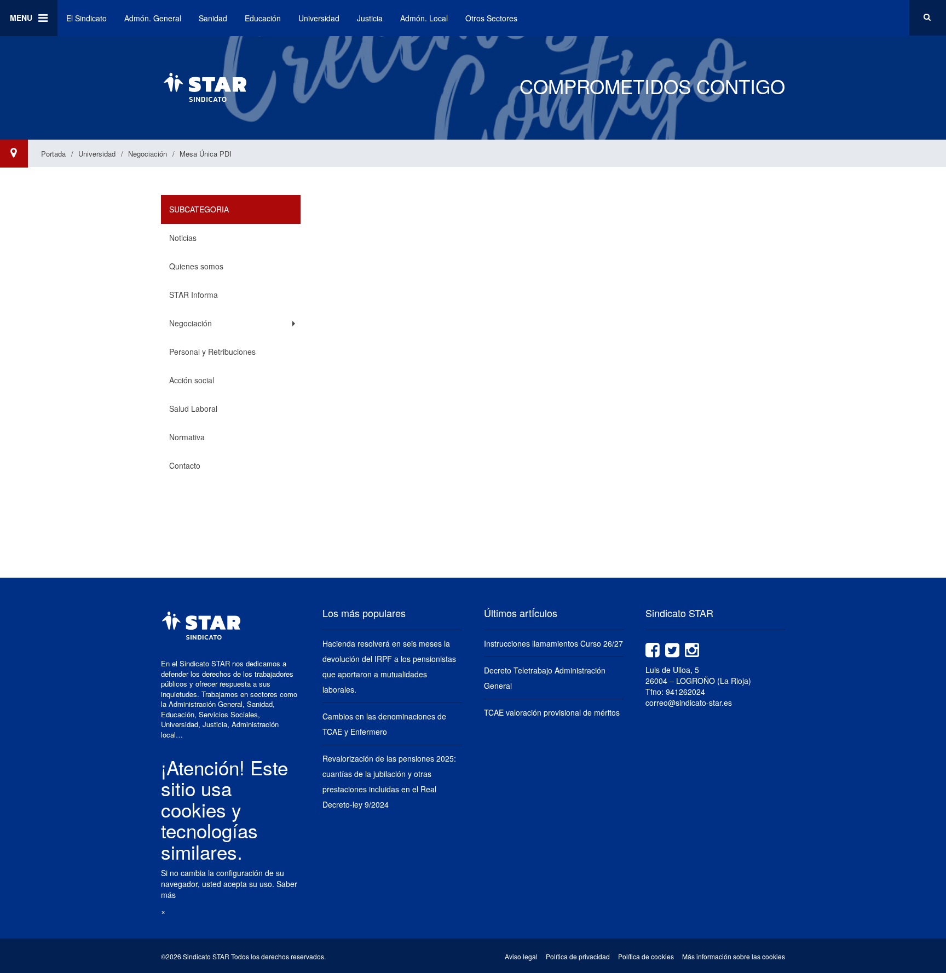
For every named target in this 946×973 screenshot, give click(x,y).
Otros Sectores (491, 18)
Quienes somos (196, 266)
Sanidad (213, 18)
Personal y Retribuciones (212, 351)
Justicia (370, 18)
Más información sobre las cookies (733, 956)
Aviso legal (521, 956)
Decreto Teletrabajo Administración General (544, 678)
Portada (53, 153)
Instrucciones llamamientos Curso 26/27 (553, 643)
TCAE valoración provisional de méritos (552, 712)
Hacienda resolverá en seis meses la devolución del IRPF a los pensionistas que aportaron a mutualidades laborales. (389, 666)
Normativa (187, 436)
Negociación (147, 153)
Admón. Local (424, 18)
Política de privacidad (578, 956)
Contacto (184, 465)
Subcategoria (199, 209)
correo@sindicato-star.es (688, 702)
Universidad (318, 18)
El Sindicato (86, 18)
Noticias (183, 237)
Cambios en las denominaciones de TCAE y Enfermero (384, 724)
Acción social (191, 380)
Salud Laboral (193, 408)
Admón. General (152, 18)
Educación (263, 18)
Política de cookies (646, 956)
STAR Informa (193, 294)
